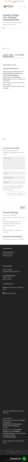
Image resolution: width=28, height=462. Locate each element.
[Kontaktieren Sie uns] (24, 459)
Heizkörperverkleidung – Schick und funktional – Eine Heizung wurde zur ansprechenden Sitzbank (12, 223)
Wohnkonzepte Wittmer (9, 441)
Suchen (22, 207)
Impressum (13, 453)
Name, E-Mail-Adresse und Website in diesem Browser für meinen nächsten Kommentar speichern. (13, 187)
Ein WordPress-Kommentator (10, 239)
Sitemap (17, 451)
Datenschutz (10, 451)
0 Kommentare (12, 24)
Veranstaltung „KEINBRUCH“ (10, 215)
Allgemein (5, 24)
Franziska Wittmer (9, 22)
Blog (4, 228)
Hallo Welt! (21, 239)
